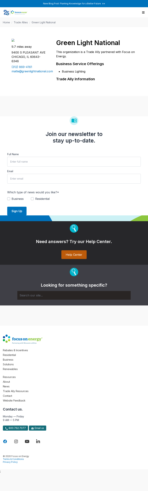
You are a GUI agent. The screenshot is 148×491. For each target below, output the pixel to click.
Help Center (74, 254)
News (6, 386)
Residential (9, 354)
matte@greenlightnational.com (29, 71)
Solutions (8, 364)
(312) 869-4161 (22, 67)
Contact (7, 395)
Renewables (10, 369)
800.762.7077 (17, 428)
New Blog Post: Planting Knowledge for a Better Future (74, 3)
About (6, 381)
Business (8, 359)
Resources (9, 377)
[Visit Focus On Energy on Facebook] (5, 441)
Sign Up (17, 211)
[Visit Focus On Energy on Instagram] (16, 441)
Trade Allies (21, 22)
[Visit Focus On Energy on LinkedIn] (38, 441)
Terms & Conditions (13, 459)
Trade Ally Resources (16, 391)
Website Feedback (14, 400)
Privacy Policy (10, 462)
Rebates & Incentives (15, 350)
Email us (39, 428)
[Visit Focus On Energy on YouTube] (27, 441)
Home (6, 22)
